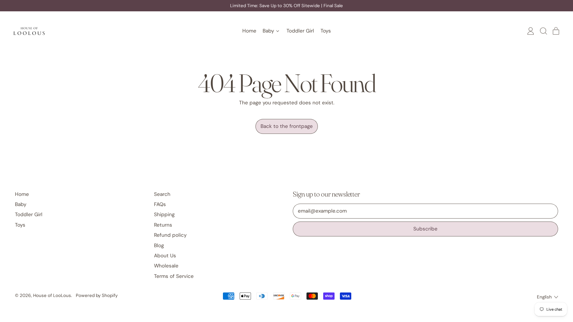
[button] (543, 31)
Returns (163, 225)
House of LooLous (52, 295)
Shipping (164, 214)
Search (162, 194)
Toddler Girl (300, 30)
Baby (20, 204)
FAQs (160, 204)
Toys (326, 30)
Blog (159, 245)
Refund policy (170, 235)
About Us (165, 255)
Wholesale (166, 265)
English (544, 297)
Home (249, 30)
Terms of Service (174, 276)
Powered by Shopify (97, 295)
